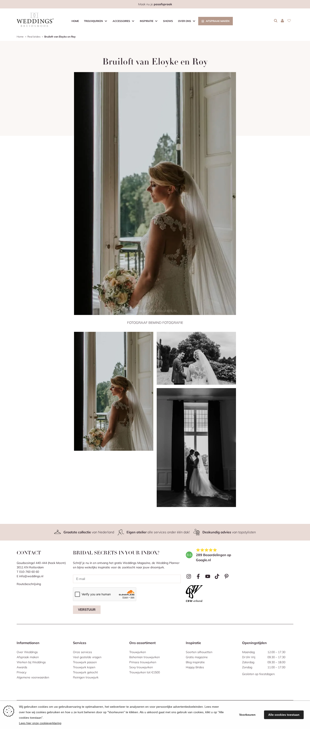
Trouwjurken (93, 21)
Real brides (33, 36)
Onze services (82, 652)
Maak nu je (155, 4)
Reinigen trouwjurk (85, 677)
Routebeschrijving (29, 584)
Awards (22, 667)
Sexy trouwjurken (141, 667)
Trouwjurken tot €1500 (144, 672)
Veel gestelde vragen (87, 657)
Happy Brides (195, 667)
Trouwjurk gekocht (85, 672)
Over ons (184, 21)
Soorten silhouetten (199, 652)
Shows (168, 21)
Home (75, 21)
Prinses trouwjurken (142, 662)
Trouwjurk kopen (84, 667)
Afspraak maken (217, 21)
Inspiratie (146, 21)
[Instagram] (189, 576)
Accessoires (121, 21)
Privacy (21, 672)
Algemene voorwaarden (33, 677)
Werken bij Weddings (31, 662)
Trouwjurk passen (85, 662)
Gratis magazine (197, 657)
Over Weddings (27, 652)
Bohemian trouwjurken (144, 657)
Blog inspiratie (195, 662)
